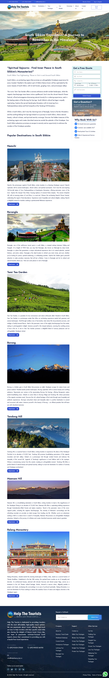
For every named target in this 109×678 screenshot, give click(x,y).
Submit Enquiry (87, 96)
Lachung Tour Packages (60, 649)
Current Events (60, 641)
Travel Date (78, 83)
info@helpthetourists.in (40, 2)
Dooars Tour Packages (94, 646)
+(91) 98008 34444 (82, 111)
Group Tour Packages (78, 641)
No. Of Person (92, 83)
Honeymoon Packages (62, 645)
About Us (58, 631)
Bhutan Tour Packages (78, 638)
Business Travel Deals (62, 634)
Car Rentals (61, 7)
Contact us (84, 7)
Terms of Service (97, 675)
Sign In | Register (98, 2)
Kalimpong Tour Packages (92, 654)
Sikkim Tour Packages (78, 634)
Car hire (90, 631)
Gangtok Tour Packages (92, 641)
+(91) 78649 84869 (26, 2)
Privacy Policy (87, 675)
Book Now (96, 7)
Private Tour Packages (78, 651)
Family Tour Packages (78, 645)
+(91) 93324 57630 (13, 2)
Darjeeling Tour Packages (92, 660)
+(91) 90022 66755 (36, 648)
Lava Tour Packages (94, 650)
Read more (12, 204)
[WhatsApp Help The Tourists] (105, 674)
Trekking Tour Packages (92, 635)
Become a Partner (86, 2)
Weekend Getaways (62, 638)
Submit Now (94, 617)
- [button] (93, 85)
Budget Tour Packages (78, 648)
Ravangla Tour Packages (60, 655)
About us (77, 7)
